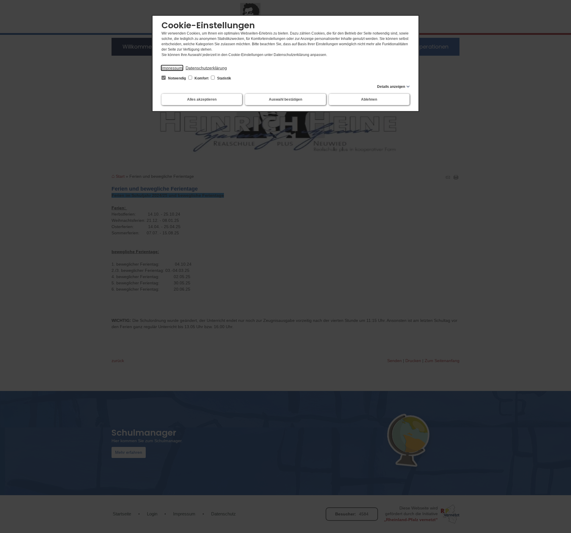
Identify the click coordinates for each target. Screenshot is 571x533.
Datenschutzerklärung (206, 68)
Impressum (172, 68)
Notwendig (177, 78)
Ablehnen (369, 99)
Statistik (223, 78)
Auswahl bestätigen (285, 99)
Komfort (201, 78)
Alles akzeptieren (202, 99)
